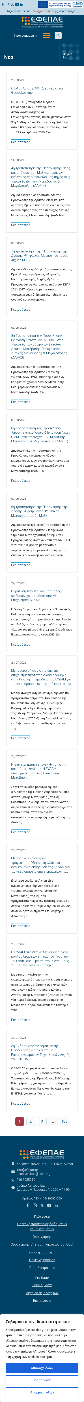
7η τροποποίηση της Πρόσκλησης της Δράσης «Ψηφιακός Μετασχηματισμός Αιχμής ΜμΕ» (39, 255)
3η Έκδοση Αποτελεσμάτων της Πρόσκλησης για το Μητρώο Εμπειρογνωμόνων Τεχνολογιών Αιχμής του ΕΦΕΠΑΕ (40, 1052)
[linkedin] (22, 4)
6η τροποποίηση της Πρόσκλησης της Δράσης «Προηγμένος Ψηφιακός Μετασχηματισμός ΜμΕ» (39, 511)
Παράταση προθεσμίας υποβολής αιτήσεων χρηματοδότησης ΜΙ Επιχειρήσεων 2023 (36, 595)
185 (64, 1121)
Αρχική (67, 54)
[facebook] (3, 4)
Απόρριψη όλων (42, 1392)
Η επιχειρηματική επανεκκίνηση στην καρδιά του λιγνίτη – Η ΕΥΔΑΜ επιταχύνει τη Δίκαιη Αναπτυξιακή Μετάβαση (38, 771)
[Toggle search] (58, 35)
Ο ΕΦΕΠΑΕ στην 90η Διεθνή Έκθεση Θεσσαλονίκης (37, 90)
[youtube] (17, 4)
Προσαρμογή (42, 1380)
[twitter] (12, 4)
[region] (42, 1358)
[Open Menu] (46, 35)
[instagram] (7, 4)
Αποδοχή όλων (42, 1368)
